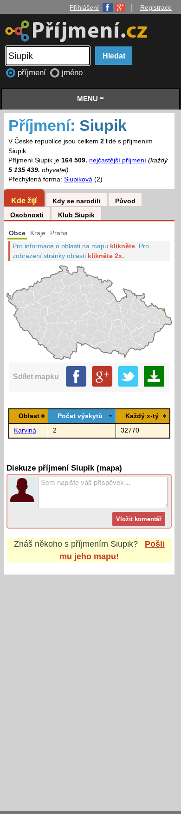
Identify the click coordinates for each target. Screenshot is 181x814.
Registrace (156, 7)
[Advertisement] (90, 684)
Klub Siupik (76, 215)
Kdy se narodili (76, 201)
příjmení (33, 72)
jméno (72, 72)
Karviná (25, 430)
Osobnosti (27, 215)
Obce (17, 233)
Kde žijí (24, 200)
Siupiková (78, 179)
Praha (59, 233)
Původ (125, 201)
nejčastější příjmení (117, 160)
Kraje (37, 233)
